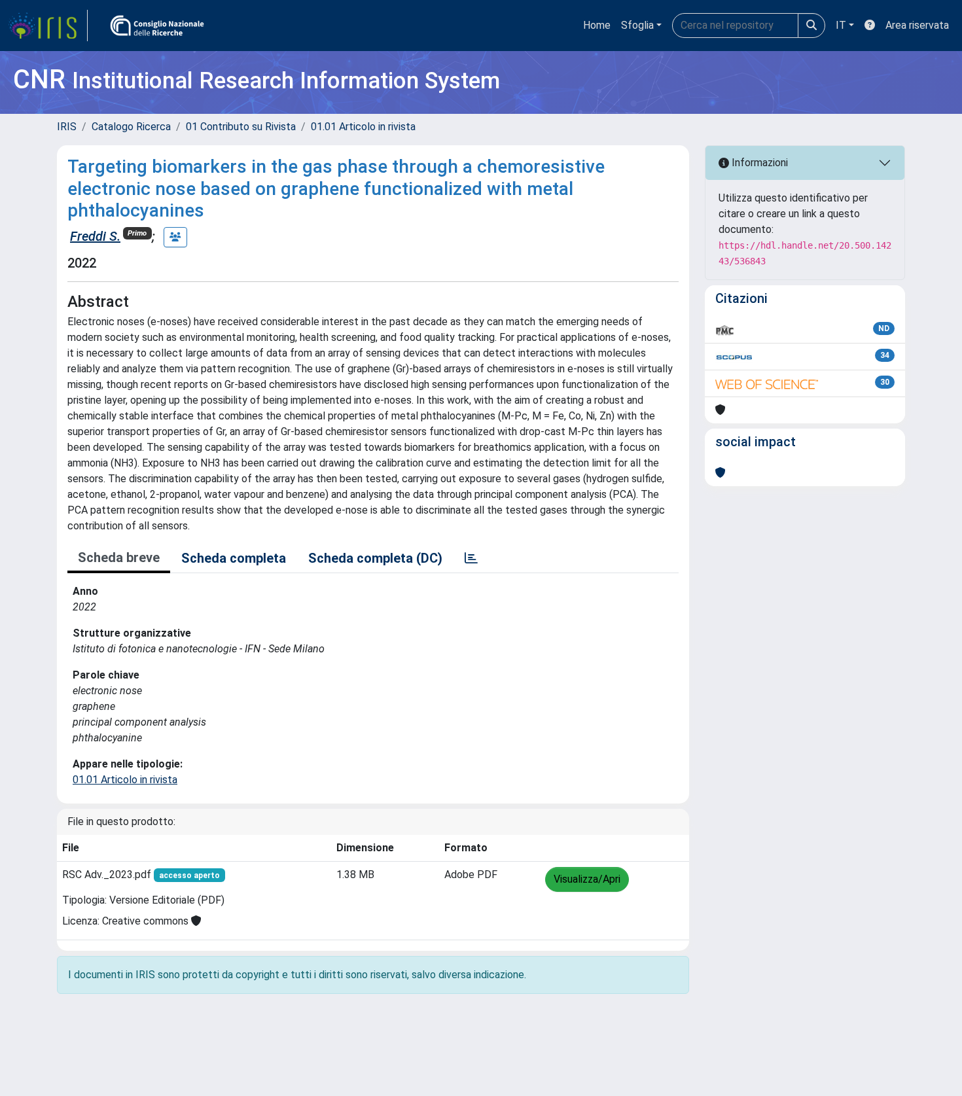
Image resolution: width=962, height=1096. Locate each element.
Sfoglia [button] (637, 25)
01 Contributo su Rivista (241, 126)
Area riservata (917, 25)
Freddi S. (95, 236)
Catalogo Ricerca (131, 126)
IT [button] (841, 25)
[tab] (471, 558)
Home (597, 25)
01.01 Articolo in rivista (363, 126)
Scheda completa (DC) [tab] (375, 558)
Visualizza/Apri (587, 879)
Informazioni (758, 162)
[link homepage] (48, 25)
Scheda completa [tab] (233, 558)
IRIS (67, 126)
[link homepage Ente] (157, 25)
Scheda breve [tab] (119, 557)
